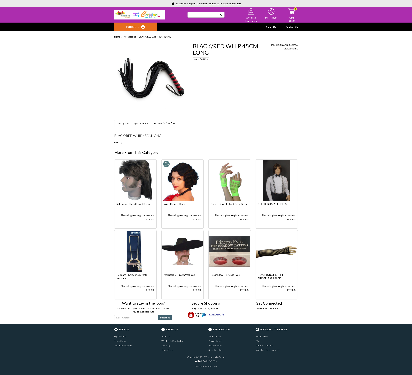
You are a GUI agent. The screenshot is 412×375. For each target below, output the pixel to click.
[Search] (221, 15)
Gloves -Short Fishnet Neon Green (229, 203)
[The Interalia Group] (139, 14)
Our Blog (165, 345)
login (280, 44)
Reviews (158, 123)
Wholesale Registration (172, 341)
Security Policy (215, 350)
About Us (271, 27)
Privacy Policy (215, 341)
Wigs (258, 341)
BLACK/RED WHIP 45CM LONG (155, 36)
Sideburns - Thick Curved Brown (133, 203)
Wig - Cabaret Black (174, 203)
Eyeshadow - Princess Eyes (225, 274)
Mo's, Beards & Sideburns (268, 350)
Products (132, 27)
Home (117, 36)
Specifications (141, 123)
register (290, 44)
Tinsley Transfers (264, 345)
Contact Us (292, 27)
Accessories (130, 36)
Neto (215, 366)
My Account (120, 336)
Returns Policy (215, 345)
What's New (261, 336)
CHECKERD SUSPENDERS (272, 203)
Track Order (120, 341)
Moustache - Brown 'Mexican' (179, 274)
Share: (197, 59)
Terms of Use (214, 336)
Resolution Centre (123, 345)
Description (123, 123)
